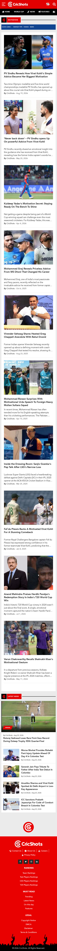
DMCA (28, 924)
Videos (26, 27)
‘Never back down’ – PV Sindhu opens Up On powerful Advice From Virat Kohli (27, 140)
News (32, 27)
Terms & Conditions (28, 932)
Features (28, 908)
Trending (29, 896)
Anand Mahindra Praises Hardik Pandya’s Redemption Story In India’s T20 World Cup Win (28, 597)
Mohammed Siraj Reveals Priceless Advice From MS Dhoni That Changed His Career (27, 270)
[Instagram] (31, 862)
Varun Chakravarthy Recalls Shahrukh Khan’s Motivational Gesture (28, 661)
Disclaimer (28, 928)
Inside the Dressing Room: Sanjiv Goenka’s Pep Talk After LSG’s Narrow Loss (27, 465)
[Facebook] (20, 862)
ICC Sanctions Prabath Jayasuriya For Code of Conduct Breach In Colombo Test (37, 802)
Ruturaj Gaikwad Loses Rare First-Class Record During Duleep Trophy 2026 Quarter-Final (26, 740)
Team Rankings (29, 873)
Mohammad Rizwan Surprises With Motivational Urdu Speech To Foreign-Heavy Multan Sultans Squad (28, 402)
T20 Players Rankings (29, 885)
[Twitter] (26, 862)
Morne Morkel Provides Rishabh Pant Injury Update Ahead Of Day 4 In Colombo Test (37, 753)
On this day (29, 904)
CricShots (11, 93)
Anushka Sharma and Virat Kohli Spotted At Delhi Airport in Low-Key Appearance (37, 786)
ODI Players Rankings (29, 881)
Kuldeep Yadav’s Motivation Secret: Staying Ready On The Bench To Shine (28, 205)
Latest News (29, 900)
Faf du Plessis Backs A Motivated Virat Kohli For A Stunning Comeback (28, 530)
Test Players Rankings (29, 877)
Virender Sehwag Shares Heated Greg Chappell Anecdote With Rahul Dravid (25, 335)
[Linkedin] (37, 862)
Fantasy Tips (17, 27)
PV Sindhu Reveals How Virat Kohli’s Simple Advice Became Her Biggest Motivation (28, 75)
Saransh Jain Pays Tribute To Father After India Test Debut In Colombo (36, 769)
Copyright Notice (28, 920)
